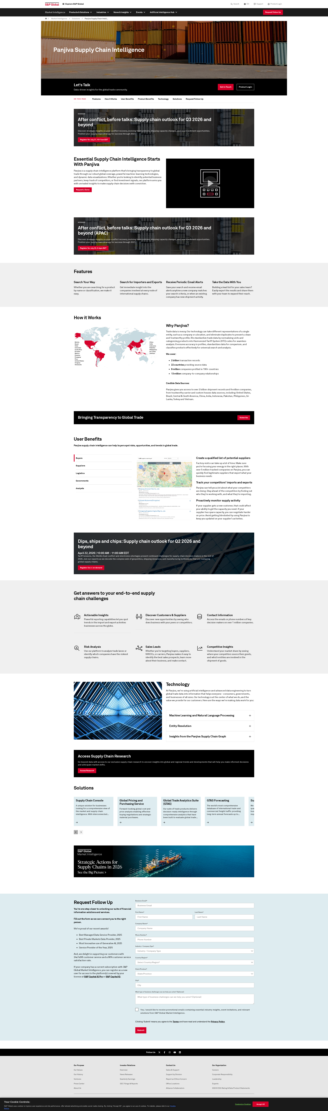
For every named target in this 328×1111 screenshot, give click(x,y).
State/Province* (141, 969)
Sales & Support (172, 1070)
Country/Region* (141, 958)
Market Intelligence (59, 19)
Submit (140, 1030)
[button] (210, 183)
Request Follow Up (273, 12)
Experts (215, 1084)
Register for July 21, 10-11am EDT (94, 139)
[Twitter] (159, 1052)
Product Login (276, 4)
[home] (46, 19)
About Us (77, 1088)
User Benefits (127, 99)
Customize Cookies (243, 1104)
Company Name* (141, 924)
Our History (78, 1074)
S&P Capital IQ (113, 976)
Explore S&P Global (74, 4)
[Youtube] (175, 1052)
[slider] (164, 815)
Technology (163, 99)
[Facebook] (164, 1052)
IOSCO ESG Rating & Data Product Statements (231, 1088)
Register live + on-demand (91, 568)
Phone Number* (141, 935)
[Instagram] (170, 1052)
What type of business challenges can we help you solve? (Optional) (159, 992)
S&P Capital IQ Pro (93, 976)
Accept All (261, 1104)
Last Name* (199, 912)
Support (260, 4)
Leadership (216, 1079)
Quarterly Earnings (127, 1079)
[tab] (104, 458)
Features (96, 99)
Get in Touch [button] (225, 87)
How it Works (111, 99)
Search (236, 4)
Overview (123, 1070)
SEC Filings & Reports (129, 1084)
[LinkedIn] (180, 1052)
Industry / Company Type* (144, 946)
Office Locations (172, 1084)
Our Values (78, 1070)
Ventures (77, 1079)
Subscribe (244, 417)
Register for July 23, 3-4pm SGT (93, 248)
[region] (164, 1104)
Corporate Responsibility (222, 1074)
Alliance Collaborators (175, 1088)
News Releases (126, 1074)
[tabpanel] (194, 489)
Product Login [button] (245, 87)
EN (248, 4)
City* (137, 980)
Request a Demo (83, 190)
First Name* (139, 912)
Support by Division (174, 1074)
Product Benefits (146, 99)
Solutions (76, 19)
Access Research (87, 770)
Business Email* (141, 901)
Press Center (79, 1084)
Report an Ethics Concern (176, 1079)
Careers (215, 1070)
